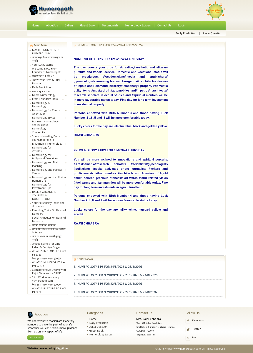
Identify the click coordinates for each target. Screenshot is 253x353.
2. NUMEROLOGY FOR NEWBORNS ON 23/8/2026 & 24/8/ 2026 (115, 275)
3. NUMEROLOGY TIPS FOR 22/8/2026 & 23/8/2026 (108, 284)
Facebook (198, 320)
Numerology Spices (101, 334)
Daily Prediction (98, 323)
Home (35, 25)
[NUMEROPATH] (51, 11)
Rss (194, 337)
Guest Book (96, 330)
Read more (35, 337)
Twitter (196, 329)
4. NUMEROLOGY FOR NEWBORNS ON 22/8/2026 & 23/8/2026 (115, 292)
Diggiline (62, 348)
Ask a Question (98, 326)
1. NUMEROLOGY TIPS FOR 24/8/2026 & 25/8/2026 (108, 267)
